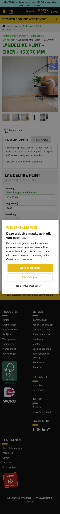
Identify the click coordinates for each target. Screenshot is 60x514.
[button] (30, 286)
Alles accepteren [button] (30, 267)
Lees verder (27, 259)
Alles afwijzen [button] (30, 277)
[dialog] (29, 257)
